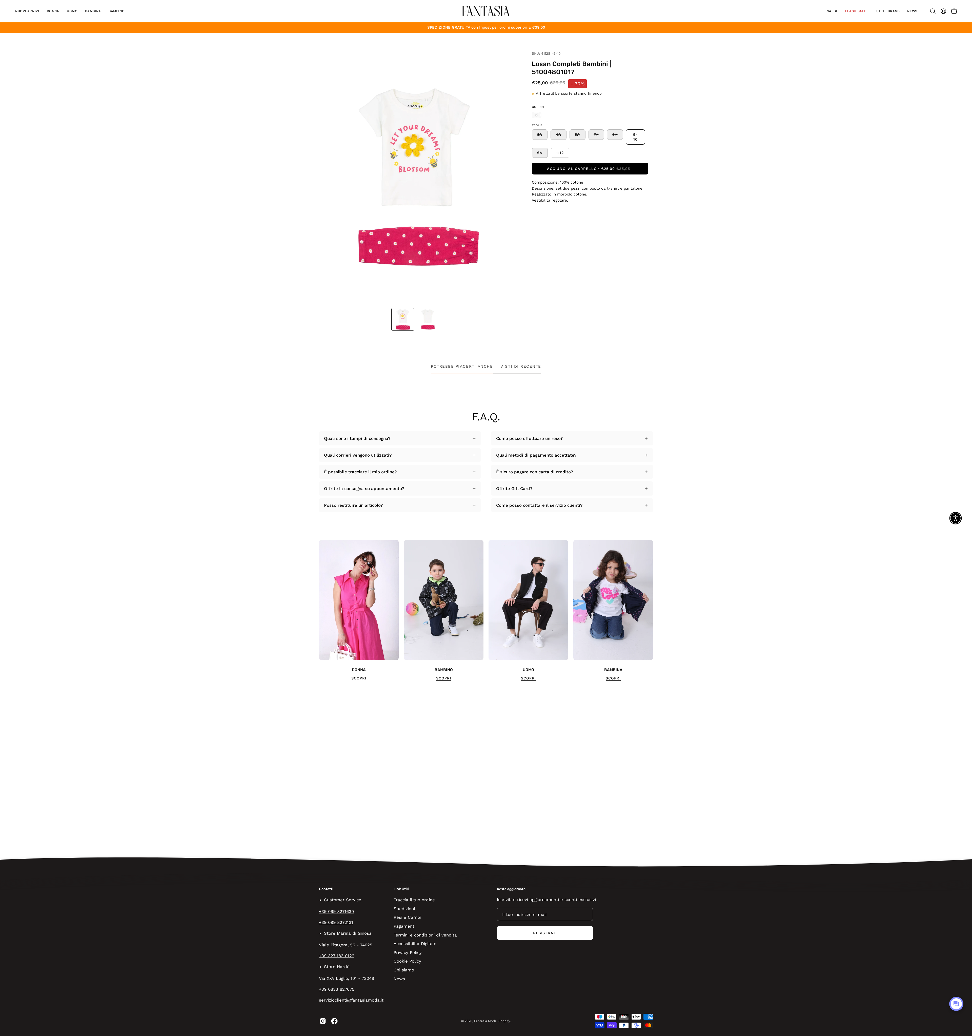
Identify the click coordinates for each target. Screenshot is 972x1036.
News (399, 978)
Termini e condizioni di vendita (425, 934)
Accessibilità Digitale (415, 943)
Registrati (545, 933)
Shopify (504, 1021)
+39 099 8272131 (336, 922)
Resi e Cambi (407, 917)
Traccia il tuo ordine (414, 899)
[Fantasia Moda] (486, 11)
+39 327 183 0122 (336, 955)
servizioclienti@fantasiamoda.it (351, 1000)
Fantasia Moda (485, 1021)
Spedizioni (404, 908)
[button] (27, 11)
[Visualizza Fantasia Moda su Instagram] (323, 1021)
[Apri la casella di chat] (956, 1004)
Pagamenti (404, 925)
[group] (486, 610)
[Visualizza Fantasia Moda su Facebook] (334, 1021)
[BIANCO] (536, 115)
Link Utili (401, 889)
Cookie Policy (407, 961)
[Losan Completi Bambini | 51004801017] (402, 319)
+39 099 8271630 (336, 911)
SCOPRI (358, 678)
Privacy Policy (408, 952)
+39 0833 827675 (336, 989)
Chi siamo (404, 969)
